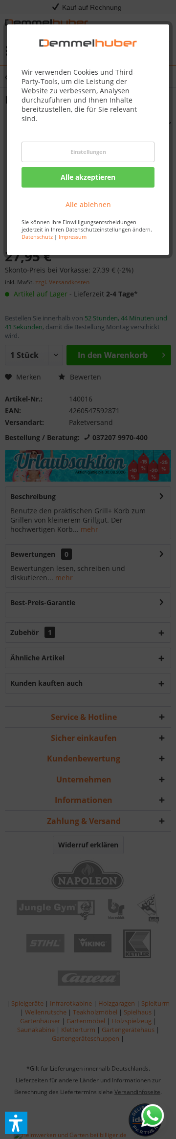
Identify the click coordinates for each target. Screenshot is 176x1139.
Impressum (73, 236)
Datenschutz (37, 236)
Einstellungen (88, 151)
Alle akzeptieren (88, 177)
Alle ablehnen (88, 204)
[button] (16, 1123)
